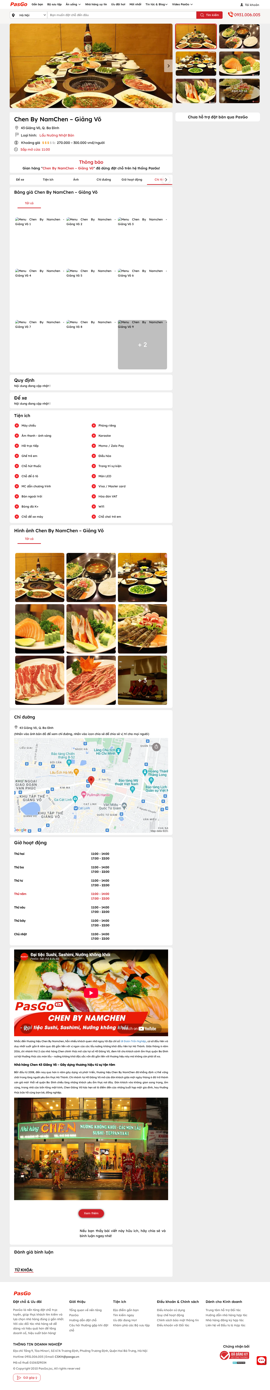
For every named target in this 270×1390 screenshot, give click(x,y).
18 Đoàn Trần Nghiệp (133, 1041)
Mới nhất (135, 4)
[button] (196, 36)
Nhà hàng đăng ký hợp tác (225, 1320)
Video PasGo (181, 4)
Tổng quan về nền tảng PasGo (85, 1312)
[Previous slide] (14, 65)
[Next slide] (168, 65)
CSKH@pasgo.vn (66, 1357)
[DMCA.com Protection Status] (232, 1362)
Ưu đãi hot (118, 4)
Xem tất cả (239, 91)
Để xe (20, 179)
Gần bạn (37, 4)
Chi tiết (160, 179)
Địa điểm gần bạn (126, 1310)
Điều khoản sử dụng (171, 1310)
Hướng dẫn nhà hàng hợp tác (226, 1315)
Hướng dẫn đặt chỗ (83, 1320)
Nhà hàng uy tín (96, 4)
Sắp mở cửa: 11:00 (35, 149)
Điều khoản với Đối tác (173, 1325)
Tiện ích (48, 179)
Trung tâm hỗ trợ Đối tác (223, 1310)
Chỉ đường (104, 179)
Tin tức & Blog (155, 4)
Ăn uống (72, 4)
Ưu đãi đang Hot (125, 1320)
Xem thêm (91, 1213)
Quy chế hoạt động (170, 1315)
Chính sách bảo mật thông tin (178, 1320)
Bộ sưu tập (54, 4)
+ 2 (142, 344)
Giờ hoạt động (132, 179)
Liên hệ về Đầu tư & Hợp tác (225, 1325)
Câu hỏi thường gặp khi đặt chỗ (88, 1327)
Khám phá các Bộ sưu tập (131, 1325)
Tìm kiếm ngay (123, 1315)
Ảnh (76, 179)
